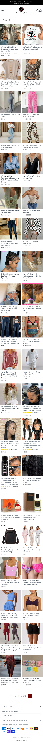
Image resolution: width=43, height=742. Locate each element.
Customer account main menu (15, 720)
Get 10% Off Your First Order (15, 725)
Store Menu (7, 716)
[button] (6, 53)
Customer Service (10, 711)
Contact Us (7, 706)
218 (24, 696)
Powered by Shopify (21, 740)
